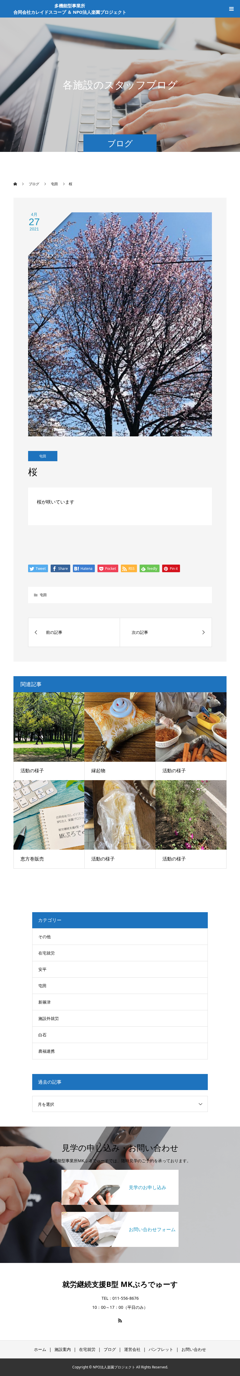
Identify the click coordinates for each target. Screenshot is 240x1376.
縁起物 (98, 770)
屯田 (42, 456)
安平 (42, 969)
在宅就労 (46, 953)
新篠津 (44, 1002)
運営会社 (132, 1349)
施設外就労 (48, 1018)
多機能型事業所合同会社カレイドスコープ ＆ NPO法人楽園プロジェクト (69, 9)
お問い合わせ (193, 1349)
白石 (42, 1034)
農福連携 (46, 1051)
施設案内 (62, 1349)
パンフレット (161, 1349)
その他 (44, 936)
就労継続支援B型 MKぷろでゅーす (120, 1284)
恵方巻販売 (32, 859)
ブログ (110, 1349)
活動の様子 (32, 770)
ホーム (40, 1349)
